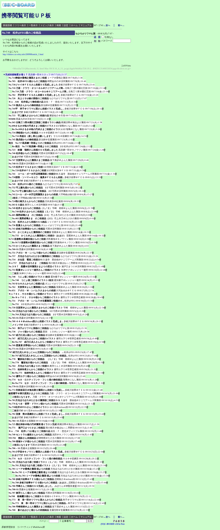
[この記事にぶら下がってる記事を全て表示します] (7, 79)
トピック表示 (47, 25)
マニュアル (86, 25)
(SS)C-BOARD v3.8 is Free (113, 524)
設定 (66, 25)
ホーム (74, 25)
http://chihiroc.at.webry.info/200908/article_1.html (23, 54)
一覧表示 (33, 25)
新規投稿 (7, 25)
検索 (59, 25)
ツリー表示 (20, 25)
